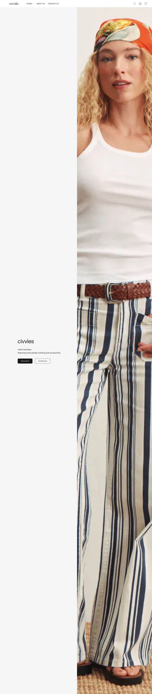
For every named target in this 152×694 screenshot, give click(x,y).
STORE (29, 4)
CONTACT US (53, 4)
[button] (13, 3)
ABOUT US (41, 4)
